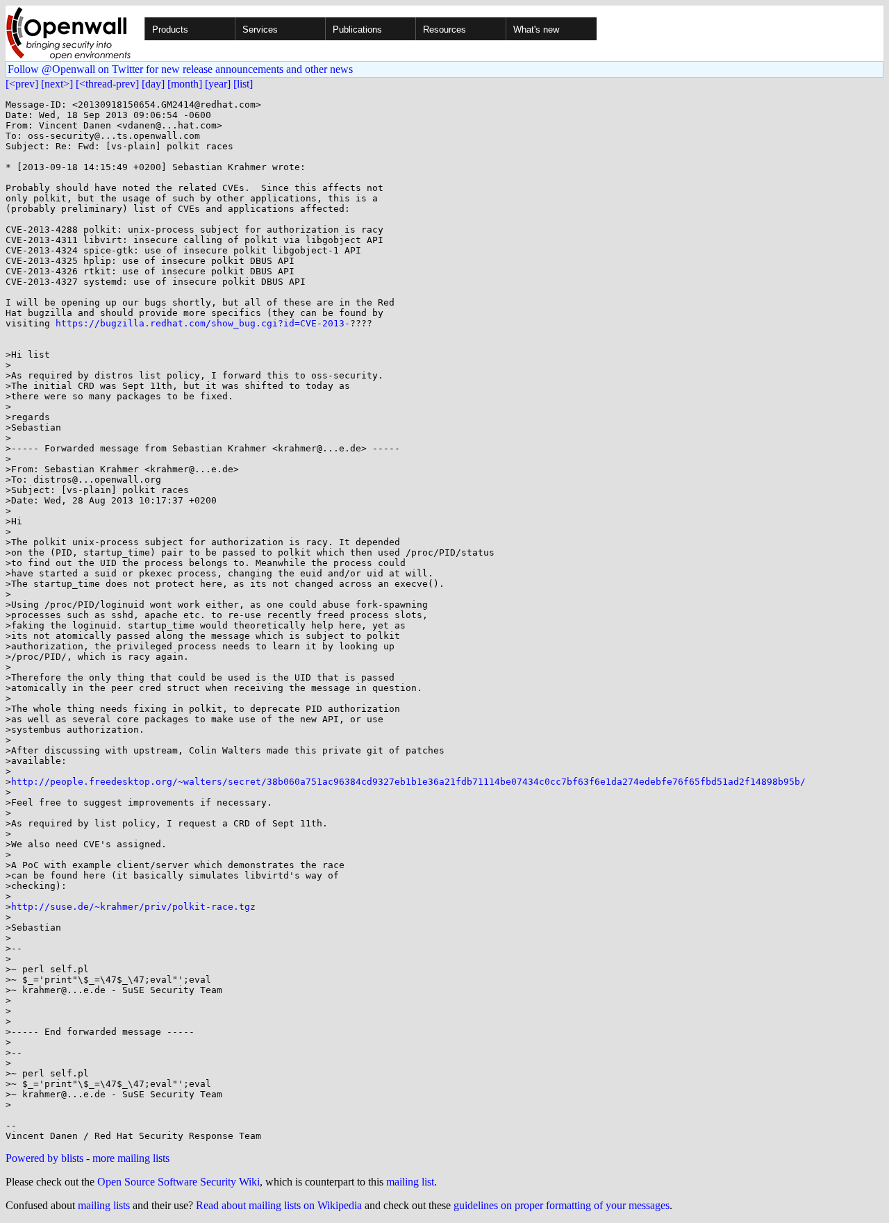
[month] (184, 84)
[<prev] (22, 84)
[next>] (57, 84)
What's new (536, 29)
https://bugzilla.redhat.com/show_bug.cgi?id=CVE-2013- (203, 323)
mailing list (410, 1182)
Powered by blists (44, 1158)
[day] (153, 84)
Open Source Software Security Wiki (178, 1182)
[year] (218, 84)
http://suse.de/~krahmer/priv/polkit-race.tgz (133, 906)
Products (170, 29)
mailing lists (104, 1205)
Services (260, 29)
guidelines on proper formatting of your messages (562, 1205)
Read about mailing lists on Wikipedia (279, 1205)
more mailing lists (130, 1158)
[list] (243, 84)
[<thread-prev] (107, 84)
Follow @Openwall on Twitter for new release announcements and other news (180, 69)
